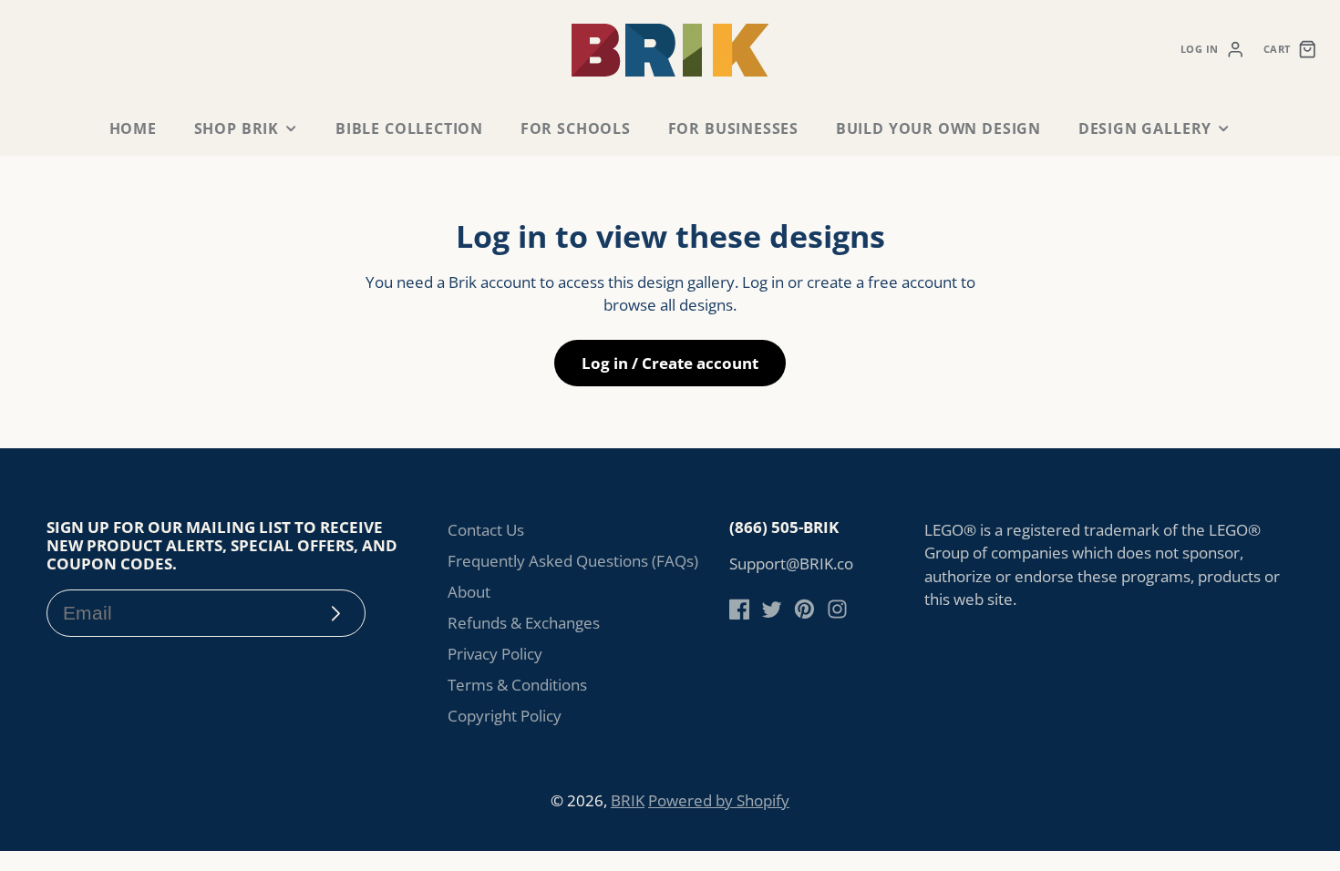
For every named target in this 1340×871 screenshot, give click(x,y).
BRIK (627, 800)
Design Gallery (1144, 128)
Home (133, 128)
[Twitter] (771, 609)
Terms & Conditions (517, 684)
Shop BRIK (236, 128)
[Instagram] (837, 609)
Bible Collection (409, 128)
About (469, 591)
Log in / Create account (670, 363)
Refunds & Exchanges (524, 622)
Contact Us (486, 529)
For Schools (576, 128)
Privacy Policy (495, 653)
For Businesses (733, 128)
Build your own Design (938, 128)
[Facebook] (739, 609)
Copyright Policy (505, 715)
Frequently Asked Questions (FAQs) (573, 560)
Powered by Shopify (718, 800)
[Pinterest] (804, 609)
